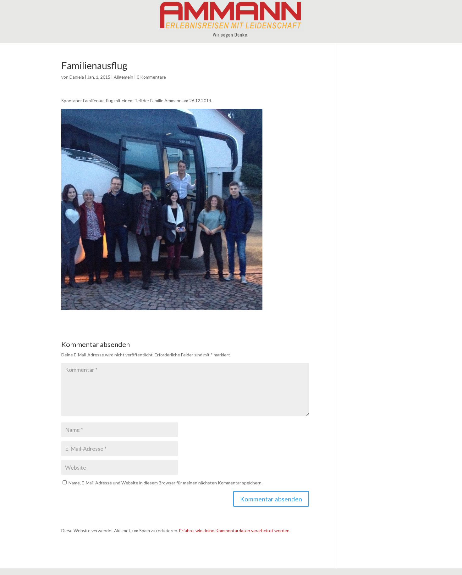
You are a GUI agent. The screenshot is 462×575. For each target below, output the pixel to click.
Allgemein (123, 77)
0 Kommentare (151, 77)
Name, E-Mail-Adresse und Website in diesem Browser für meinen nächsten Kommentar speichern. (165, 482)
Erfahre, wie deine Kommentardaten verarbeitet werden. (234, 530)
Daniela (76, 77)
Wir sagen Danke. (231, 35)
